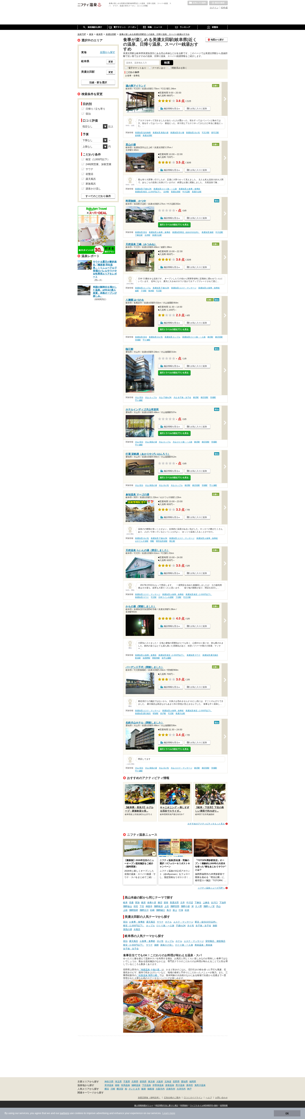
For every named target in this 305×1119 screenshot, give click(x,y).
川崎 (113, 1089)
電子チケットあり (137, 68)
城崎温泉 (136, 1085)
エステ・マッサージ (183, 922)
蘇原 (143, 902)
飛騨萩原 (158, 906)
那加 (137, 902)
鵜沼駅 (210, 337)
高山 (218, 906)
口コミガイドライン (193, 1098)
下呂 (142, 906)
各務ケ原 (151, 902)
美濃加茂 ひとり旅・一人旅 (165, 189)
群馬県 (143, 1081)
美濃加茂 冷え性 (193, 132)
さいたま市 (134, 1089)
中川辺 (189, 902)
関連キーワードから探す (91, 1092)
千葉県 (126, 1081)
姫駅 (137, 291)
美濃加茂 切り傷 (177, 132)
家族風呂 (91, 183)
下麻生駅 (139, 235)
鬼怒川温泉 (200, 1085)
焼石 (136, 906)
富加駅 (138, 658)
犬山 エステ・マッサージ (181, 768)
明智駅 (155, 713)
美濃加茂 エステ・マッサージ (183, 288)
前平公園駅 (166, 658)
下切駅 (143, 291)
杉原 (187, 910)
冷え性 (190, 925)
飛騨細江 (160, 910)
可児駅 (159, 291)
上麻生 (206, 902)
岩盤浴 (89, 174)
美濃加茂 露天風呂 (210, 655)
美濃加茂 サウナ (142, 597)
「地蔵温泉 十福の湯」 (150, 969)
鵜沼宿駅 (219, 337)
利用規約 (184, 1105)
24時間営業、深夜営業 (98, 164)
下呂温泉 (146, 1085)
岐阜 (125, 902)
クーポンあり (159, 68)
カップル (150, 925)
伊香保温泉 (158, 1085)
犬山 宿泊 (139, 397)
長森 (131, 902)
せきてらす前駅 (141, 541)
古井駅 (166, 192)
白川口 (214, 902)
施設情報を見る (171, 108)
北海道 (168, 1081)
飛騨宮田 (174, 906)
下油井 (222, 902)
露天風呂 (150, 922)
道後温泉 (169, 1085)
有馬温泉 (125, 1085)
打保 (181, 910)
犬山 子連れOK (165, 397)
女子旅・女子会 (203, 925)
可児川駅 (205, 132)
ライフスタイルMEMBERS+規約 (204, 1105)
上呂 (166, 906)
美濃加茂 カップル (143, 288)
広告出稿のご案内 (172, 1098)
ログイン (214, 7)
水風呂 (137, 929)
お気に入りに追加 (198, 108)
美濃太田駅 (147, 135)
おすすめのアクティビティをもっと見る (206, 824)
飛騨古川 (144, 910)
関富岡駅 (156, 658)
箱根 (117, 1085)
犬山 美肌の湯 (151, 442)
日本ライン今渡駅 (166, 597)
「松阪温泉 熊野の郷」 (147, 975)
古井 (182, 902)
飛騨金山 (127, 906)
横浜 (107, 1089)
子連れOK (181, 925)
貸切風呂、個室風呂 (215, 941)
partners (64, 1113)
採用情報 (224, 1105)
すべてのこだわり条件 (98, 196)
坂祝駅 (138, 135)
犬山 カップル (151, 397)
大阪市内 (160, 1089)
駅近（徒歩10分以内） (206, 922)
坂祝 (166, 902)
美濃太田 (174, 902)
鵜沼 (160, 902)
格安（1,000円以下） (133, 925)
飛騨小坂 (185, 906)
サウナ (160, 922)
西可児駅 (215, 132)
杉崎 (152, 910)
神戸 (189, 1089)
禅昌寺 (149, 906)
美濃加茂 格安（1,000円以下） (148, 192)
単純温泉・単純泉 (203, 945)
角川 (169, 910)
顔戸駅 (163, 713)
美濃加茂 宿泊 (141, 232)
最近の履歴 (218, 3)
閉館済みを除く (179, 68)
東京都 (151, 1081)
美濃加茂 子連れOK (143, 189)
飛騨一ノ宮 (209, 906)
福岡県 (192, 1081)
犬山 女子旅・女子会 (182, 397)
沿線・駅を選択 (98, 82)
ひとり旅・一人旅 (165, 925)
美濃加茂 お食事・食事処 (189, 189)
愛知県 (184, 1081)
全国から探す (107, 52)
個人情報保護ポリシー (143, 1105)
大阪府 (159, 1081)
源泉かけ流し (167, 945)
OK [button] (287, 1113)
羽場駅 (138, 340)
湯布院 (189, 1085)
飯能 (143, 1089)
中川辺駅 (186, 192)
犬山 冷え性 (164, 485)
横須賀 (120, 1089)
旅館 (215, 925)
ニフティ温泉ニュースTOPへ (211, 888)
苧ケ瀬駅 (146, 340)
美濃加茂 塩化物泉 (143, 132)
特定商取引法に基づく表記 (166, 1105)
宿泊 (125, 922)
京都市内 (170, 1089)
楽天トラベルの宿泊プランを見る (174, 225)
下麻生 (198, 902)
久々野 (198, 906)
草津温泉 (109, 1085)
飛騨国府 (133, 910)
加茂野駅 (146, 658)
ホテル (168, 922)
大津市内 (181, 1089)
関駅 (152, 541)
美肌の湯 (127, 929)
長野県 (176, 1081)
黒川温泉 (180, 1085)
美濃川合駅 (196, 192)
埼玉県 (118, 1081)
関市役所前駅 (161, 541)
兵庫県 (135, 1081)
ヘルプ (209, 1098)
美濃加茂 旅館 (208, 232)
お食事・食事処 (137, 922)
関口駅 (172, 541)
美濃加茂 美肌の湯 (160, 132)
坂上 (175, 910)
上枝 (125, 910)
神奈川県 (109, 1081)
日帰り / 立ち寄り (95, 108)
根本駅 (151, 291)
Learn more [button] (168, 1113)
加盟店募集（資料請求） (149, 1098)
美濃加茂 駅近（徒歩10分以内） (186, 232)
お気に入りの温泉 (198, 3)
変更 (110, 61)
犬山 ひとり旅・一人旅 (182, 442)
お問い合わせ (221, 1098)
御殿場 (150, 1089)
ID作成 (224, 7)
